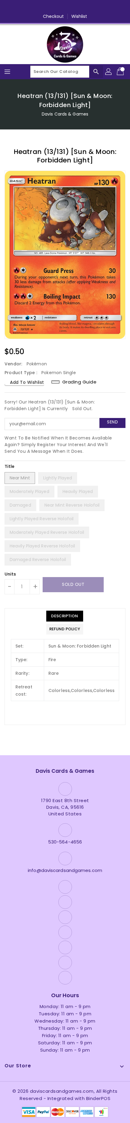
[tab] (64, 616)
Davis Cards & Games (65, 114)
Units (10, 574)
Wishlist (79, 16)
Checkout (53, 16)
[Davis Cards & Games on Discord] (76, 6)
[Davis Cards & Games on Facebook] (30, 6)
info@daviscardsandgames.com (65, 870)
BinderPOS (98, 1098)
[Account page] (109, 72)
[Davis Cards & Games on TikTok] (99, 6)
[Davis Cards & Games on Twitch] (88, 6)
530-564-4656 (65, 842)
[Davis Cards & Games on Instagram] (53, 6)
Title (10, 466)
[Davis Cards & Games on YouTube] (65, 6)
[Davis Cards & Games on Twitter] (42, 6)
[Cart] (121, 72)
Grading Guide (79, 382)
